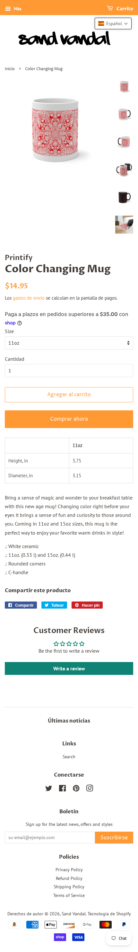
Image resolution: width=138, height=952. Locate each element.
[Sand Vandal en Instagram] (89, 789)
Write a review (69, 668)
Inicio (10, 69)
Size (9, 331)
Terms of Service (69, 895)
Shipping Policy (69, 887)
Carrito (124, 9)
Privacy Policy (69, 870)
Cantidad (14, 359)
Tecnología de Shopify (109, 914)
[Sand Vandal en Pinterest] (76, 789)
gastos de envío (29, 298)
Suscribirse (114, 837)
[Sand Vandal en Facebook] (62, 789)
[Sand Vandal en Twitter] (48, 789)
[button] (113, 23)
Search (69, 757)
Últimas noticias (69, 720)
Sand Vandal (74, 914)
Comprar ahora (69, 419)
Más (17, 9)
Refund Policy (69, 878)
